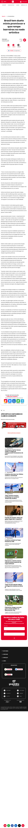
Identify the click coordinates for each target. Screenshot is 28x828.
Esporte (3, 16)
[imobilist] (5, 825)
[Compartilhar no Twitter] (19, 825)
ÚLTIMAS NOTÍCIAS (11, 5)
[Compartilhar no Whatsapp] (8, 825)
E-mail (5, 631)
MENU (5, 1)
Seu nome (6, 625)
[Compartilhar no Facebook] (12, 825)
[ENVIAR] (14, 638)
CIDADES (17, 5)
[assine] (22, 825)
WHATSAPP (4, 5)
